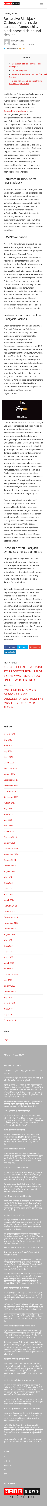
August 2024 (9, 871)
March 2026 (9, 762)
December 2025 (11, 780)
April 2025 (8, 825)
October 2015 (10, 1020)
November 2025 (11, 785)
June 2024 (8, 883)
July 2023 (8, 940)
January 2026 (9, 774)
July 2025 (8, 808)
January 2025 (9, 843)
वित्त (5, 1469)
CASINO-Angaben (20, 70)
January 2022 (9, 986)
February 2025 (10, 837)
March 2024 (9, 900)
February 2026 (10, 768)
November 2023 (11, 923)
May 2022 (8, 980)
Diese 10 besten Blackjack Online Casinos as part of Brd (25, 82)
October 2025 (10, 791)
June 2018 (8, 1008)
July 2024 (8, 877)
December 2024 (11, 848)
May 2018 (8, 1014)
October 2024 (10, 860)
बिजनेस (6, 1457)
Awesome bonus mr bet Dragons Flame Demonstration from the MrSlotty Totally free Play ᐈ (23, 698)
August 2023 (9, 934)
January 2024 (9, 911)
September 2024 (11, 865)
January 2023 (9, 968)
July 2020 (8, 997)
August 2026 (9, 734)
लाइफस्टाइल (8, 1465)
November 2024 (11, 854)
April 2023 (8, 957)
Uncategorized (10, 13)
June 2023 (8, 946)
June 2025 (8, 814)
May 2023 (8, 951)
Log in (6, 1039)
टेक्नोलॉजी (7, 1461)
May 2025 (8, 820)
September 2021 (11, 991)
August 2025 (9, 802)
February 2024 (10, 905)
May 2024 (8, 888)
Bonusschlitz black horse (15, 111)
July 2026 (8, 740)
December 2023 (11, 917)
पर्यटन (5, 1474)
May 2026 (8, 751)
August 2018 (9, 1003)
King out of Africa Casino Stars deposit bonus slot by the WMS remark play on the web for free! (23, 673)
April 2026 (8, 757)
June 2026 (8, 745)
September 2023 (11, 928)
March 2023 (9, 963)
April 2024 (8, 894)
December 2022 (11, 974)
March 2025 (9, 831)
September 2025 (11, 797)
